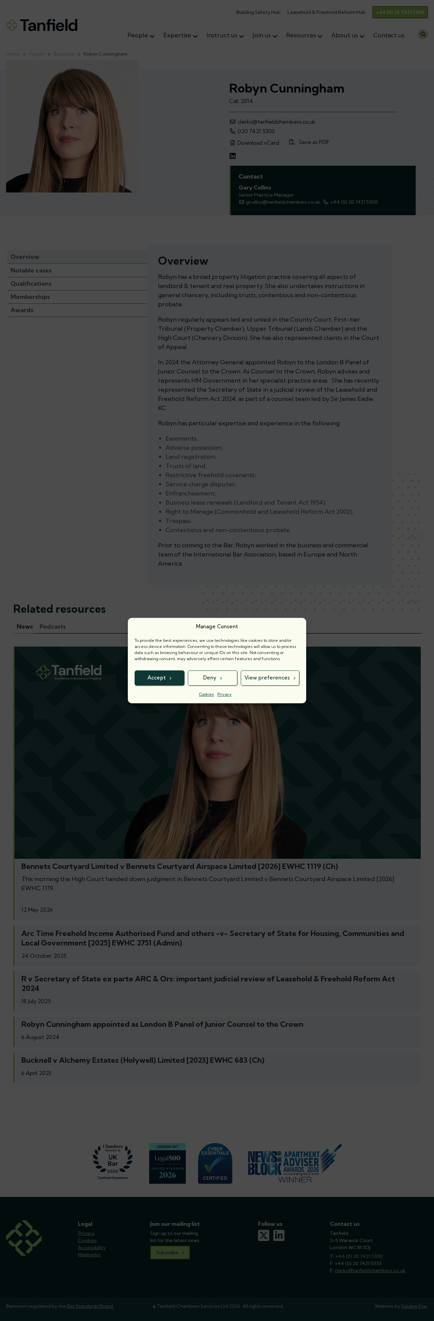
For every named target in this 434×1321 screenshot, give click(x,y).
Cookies (206, 694)
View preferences (267, 677)
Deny (209, 677)
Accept (156, 677)
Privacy (224, 694)
